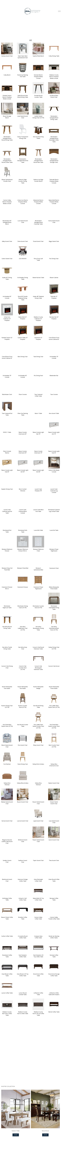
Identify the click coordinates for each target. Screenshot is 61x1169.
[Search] (46, 5)
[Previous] (4, 1109)
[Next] (57, 1109)
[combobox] (28, 5)
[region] (30, 1113)
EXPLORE (15, 1134)
